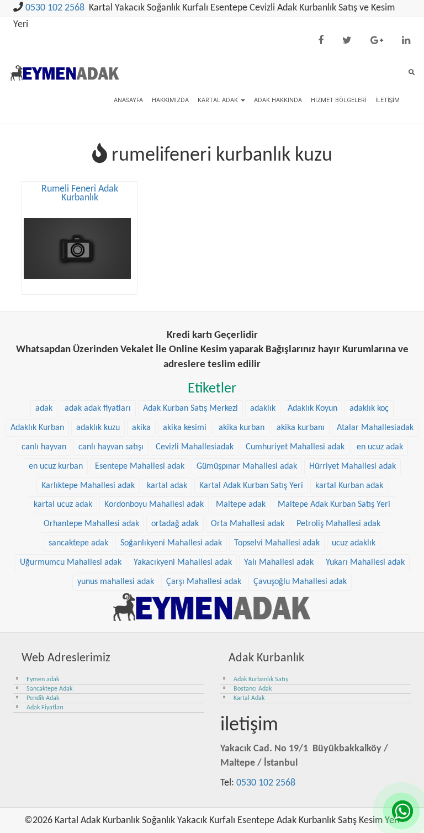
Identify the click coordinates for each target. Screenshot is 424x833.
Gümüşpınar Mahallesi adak (247, 466)
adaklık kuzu (98, 427)
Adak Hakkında (278, 100)
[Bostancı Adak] (212, 606)
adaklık (262, 408)
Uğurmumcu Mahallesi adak (70, 562)
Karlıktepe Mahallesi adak (88, 485)
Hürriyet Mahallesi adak (352, 466)
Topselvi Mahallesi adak (277, 543)
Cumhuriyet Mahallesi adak (295, 447)
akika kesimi (184, 427)
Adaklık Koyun (312, 408)
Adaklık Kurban (37, 427)
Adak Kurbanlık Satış (261, 679)
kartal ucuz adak (63, 504)
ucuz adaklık (353, 543)
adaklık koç (369, 408)
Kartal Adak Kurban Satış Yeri (251, 485)
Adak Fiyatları (44, 707)
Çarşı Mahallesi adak (203, 581)
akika (141, 427)
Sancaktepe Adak (49, 689)
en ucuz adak (380, 447)
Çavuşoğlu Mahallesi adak (300, 581)
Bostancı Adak (253, 689)
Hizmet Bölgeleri (339, 100)
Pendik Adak (42, 698)
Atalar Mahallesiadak (375, 427)
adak (43, 408)
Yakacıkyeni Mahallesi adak (183, 562)
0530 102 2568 (54, 8)
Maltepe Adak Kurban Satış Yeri (334, 504)
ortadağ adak (175, 523)
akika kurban (241, 427)
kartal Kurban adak (349, 485)
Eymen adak (42, 679)
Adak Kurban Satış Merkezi (190, 408)
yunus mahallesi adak (115, 581)
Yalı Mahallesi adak (279, 562)
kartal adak (167, 485)
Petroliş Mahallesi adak (338, 523)
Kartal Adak (219, 100)
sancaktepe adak (78, 543)
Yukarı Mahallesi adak (365, 562)
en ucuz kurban (56, 466)
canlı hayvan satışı (111, 447)
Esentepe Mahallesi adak (139, 466)
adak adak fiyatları (98, 408)
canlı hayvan (44, 447)
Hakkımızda (170, 100)
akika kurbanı (301, 427)
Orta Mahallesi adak (247, 523)
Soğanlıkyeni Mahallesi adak (171, 543)
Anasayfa (128, 100)
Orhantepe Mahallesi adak (91, 523)
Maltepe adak (241, 504)
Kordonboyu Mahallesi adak (154, 504)
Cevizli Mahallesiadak (195, 447)
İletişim (387, 100)
